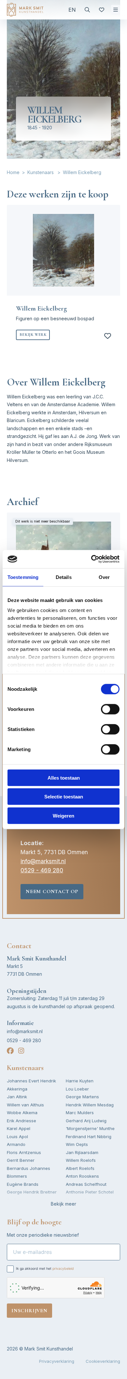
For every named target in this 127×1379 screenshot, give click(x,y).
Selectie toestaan (63, 796)
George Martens (82, 1096)
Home (13, 172)
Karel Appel (18, 1128)
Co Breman (18, 1200)
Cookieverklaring (103, 1361)
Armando (16, 1144)
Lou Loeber (77, 1088)
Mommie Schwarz (84, 1200)
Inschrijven (29, 1310)
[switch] (110, 709)
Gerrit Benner (21, 1160)
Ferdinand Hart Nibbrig (88, 1136)
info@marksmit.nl (43, 861)
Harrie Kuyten (79, 1080)
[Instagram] (21, 1050)
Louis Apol (17, 1136)
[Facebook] (10, 1050)
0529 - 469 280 (42, 870)
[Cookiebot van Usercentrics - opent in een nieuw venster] (91, 559)
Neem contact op (52, 891)
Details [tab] (64, 577)
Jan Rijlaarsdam (82, 1152)
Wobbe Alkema (22, 1112)
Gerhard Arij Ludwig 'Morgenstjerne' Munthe (90, 1124)
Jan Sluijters (78, 1207)
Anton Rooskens (82, 1176)
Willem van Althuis (25, 1104)
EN (72, 9)
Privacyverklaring (56, 1361)
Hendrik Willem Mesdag (90, 1104)
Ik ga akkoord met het (45, 1269)
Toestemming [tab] (22, 577)
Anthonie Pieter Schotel (90, 1192)
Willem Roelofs (81, 1160)
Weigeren (63, 815)
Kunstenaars (40, 172)
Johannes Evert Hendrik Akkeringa (31, 1084)
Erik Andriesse (21, 1120)
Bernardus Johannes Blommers (28, 1172)
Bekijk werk (33, 334)
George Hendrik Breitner (32, 1192)
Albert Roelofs (80, 1168)
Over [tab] (104, 577)
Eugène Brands (22, 1184)
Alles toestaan (64, 777)
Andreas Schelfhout (86, 1184)
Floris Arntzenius (24, 1152)
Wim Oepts (77, 1144)
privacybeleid (63, 1269)
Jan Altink (17, 1096)
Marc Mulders (80, 1112)
